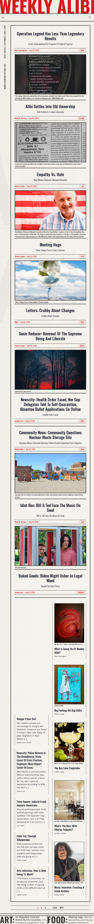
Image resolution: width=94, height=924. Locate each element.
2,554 (55, 907)
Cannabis (81, 592)
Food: (57, 919)
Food (82, 256)
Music (82, 345)
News (82, 50)
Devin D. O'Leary (20, 118)
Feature (81, 118)
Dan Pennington (21, 50)
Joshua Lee (19, 421)
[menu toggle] (3, 17)
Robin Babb (19, 449)
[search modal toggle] (90, 17)
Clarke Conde (20, 186)
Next (62, 907)
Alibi (16, 322)
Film (82, 522)
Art (83, 186)
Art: (7, 919)
